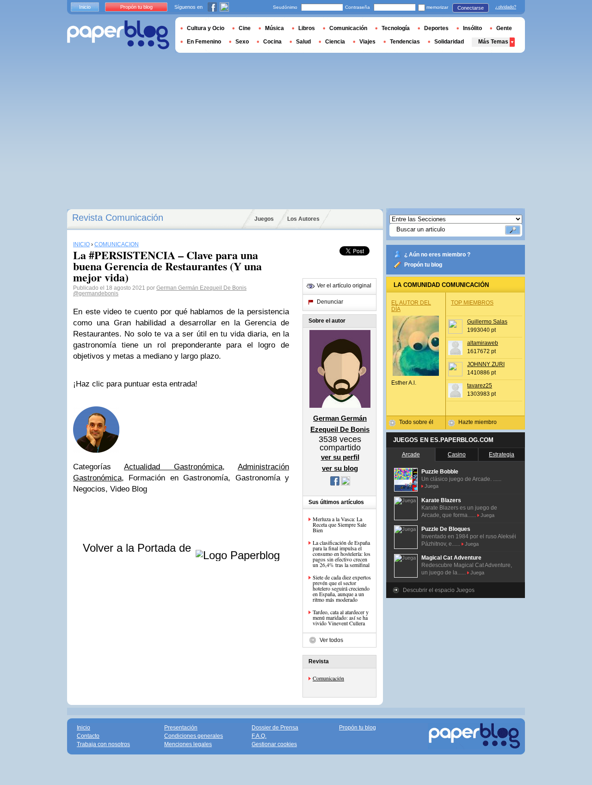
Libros (306, 28)
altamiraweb (482, 343)
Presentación (180, 727)
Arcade (411, 454)
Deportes (436, 28)
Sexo (242, 41)
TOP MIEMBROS (472, 302)
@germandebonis (95, 293)
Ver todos (331, 640)
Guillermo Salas (487, 321)
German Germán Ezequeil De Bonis (201, 288)
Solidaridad (449, 41)
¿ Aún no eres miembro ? (437, 254)
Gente (504, 28)
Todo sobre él (416, 422)
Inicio (85, 7)
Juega (431, 486)
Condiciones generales (193, 736)
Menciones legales (188, 744)
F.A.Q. (259, 736)
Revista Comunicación (117, 217)
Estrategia (501, 454)
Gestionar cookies (274, 744)
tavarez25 (479, 385)
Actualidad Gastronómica (173, 466)
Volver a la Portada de (138, 548)
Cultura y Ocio (205, 28)
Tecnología (396, 28)
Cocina (272, 41)
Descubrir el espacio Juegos (439, 590)
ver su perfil (340, 457)
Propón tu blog (423, 265)
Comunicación (328, 678)
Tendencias (405, 41)
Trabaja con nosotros (103, 744)
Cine (245, 28)
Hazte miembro (477, 422)
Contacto (88, 736)
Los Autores (303, 219)
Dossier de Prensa (275, 727)
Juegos (264, 219)
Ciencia (335, 41)
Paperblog (118, 35)
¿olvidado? (505, 7)
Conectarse (470, 8)
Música (274, 28)
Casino (457, 454)
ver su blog (340, 468)
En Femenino (204, 41)
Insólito (472, 28)
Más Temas (493, 41)
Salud (303, 41)
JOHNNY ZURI (486, 364)
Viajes (367, 41)
